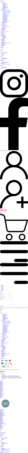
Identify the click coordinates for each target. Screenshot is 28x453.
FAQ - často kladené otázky (4, 443)
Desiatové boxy (3, 30)
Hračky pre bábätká (5, 19)
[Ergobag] (1, 387)
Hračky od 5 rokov (5, 18)
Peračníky (2, 34)
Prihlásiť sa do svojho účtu (4, 52)
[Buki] (1, 384)
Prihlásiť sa (1, 179)
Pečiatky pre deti (3, 29)
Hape (2, 287)
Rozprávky (2, 43)
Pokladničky (2, 39)
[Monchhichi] (1, 412)
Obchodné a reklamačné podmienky (5, 450)
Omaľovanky (4, 27)
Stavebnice (2, 45)
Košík (2, 53)
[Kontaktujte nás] (3, 358)
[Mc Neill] (1, 410)
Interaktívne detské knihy (6, 26)
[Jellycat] (1, 394)
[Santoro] (1, 420)
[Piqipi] (1, 417)
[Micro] (1, 411)
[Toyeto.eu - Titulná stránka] (3, 211)
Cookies (2, 63)
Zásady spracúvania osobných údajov (5, 62)
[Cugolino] (1, 386)
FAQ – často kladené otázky (4, 58)
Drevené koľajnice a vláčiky (6, 9)
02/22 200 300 (2, 150)
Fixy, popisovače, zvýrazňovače (5, 31)
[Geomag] (1, 389)
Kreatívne (2, 289)
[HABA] (1, 392)
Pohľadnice (2, 349)
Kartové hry (4, 23)
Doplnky (4, 13)
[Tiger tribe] (1, 426)
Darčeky (2, 2)
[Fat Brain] (1, 388)
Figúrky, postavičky (5, 14)
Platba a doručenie (3, 442)
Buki (2, 288)
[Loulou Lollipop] (5, 408)
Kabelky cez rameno (5, 316)
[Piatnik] (1, 416)
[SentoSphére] (2, 421)
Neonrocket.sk (1, 452)
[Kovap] (1, 396)
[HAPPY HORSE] (2, 393)
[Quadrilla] (1, 418)
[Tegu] (1, 424)
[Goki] (1, 391)
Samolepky (4, 347)
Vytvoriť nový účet (3, 438)
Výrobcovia (2, 59)
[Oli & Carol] (1, 415)
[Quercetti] (1, 419)
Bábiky (4, 12)
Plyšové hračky (4, 21)
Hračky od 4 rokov (5, 17)
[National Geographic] (2, 414)
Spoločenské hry (3, 44)
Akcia (2, 444)
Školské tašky (4, 37)
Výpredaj (2, 49)
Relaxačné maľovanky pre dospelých (5, 42)
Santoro (2, 285)
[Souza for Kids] (2, 423)
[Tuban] (1, 427)
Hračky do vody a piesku (4, 22)
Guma (2, 32)
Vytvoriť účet (1, 208)
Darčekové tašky (5, 4)
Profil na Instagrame (3, 67)
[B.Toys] (1, 382)
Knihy (2, 25)
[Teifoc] (1, 425)
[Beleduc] (1, 383)
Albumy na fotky (5, 3)
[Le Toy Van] (1, 397)
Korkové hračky (5, 20)
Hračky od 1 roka (5, 15)
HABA (2, 286)
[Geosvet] (1, 390)
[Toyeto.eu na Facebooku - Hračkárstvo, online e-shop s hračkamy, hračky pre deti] (14, 97)
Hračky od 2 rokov (5, 16)
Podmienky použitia (3, 449)
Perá (1, 33)
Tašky (2, 41)
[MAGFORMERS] (2, 409)
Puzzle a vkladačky (3, 35)
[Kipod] (1, 395)
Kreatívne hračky (3, 28)
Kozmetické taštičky (5, 318)
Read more (2, 379)
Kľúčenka (4, 6)
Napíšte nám (6, 150)
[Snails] (1, 422)
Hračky (2, 10)
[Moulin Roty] (2, 413)
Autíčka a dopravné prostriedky (6, 11)
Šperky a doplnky (3, 40)
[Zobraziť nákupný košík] (14, 227)
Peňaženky (4, 8)
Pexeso (4, 24)
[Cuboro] (1, 385)
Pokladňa (2, 54)
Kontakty (2, 290)
